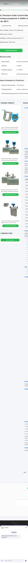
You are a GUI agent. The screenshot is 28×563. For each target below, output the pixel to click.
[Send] (26, 560)
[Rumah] (6, 3)
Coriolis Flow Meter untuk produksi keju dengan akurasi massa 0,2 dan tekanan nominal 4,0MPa (10, 222)
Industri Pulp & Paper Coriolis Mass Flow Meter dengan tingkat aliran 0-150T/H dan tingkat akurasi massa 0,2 (10, 160)
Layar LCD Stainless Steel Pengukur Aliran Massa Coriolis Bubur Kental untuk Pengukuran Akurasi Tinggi (9, 129)
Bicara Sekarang (10, 50)
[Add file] (2, 560)
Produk (23, 4)
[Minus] (26, 528)
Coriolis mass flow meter (17, 10)
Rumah (16, 4)
